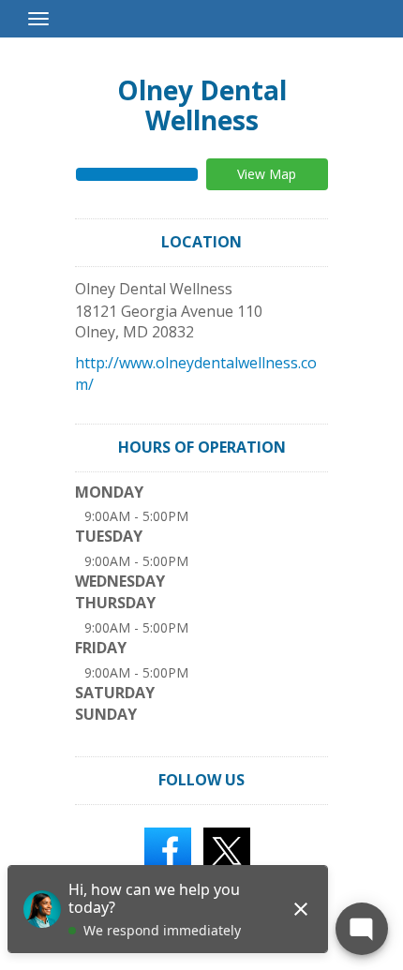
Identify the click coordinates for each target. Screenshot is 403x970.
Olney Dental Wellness (202, 105)
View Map (266, 174)
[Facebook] (167, 849)
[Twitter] (226, 849)
